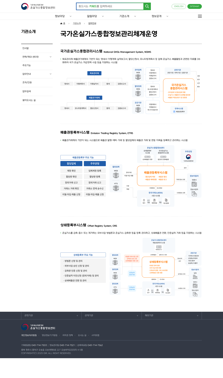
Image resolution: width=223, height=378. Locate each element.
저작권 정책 (67, 335)
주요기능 (26, 65)
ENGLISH (178, 6)
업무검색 (26, 91)
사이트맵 (95, 335)
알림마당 (92, 16)
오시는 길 (82, 335)
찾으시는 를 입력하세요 (95, 6)
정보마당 (60, 16)
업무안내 (26, 74)
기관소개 (124, 16)
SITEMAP (194, 6)
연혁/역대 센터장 (30, 57)
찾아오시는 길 (29, 100)
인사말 (25, 48)
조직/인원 (27, 82)
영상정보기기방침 (49, 335)
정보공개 (156, 16)
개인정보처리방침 (29, 335)
